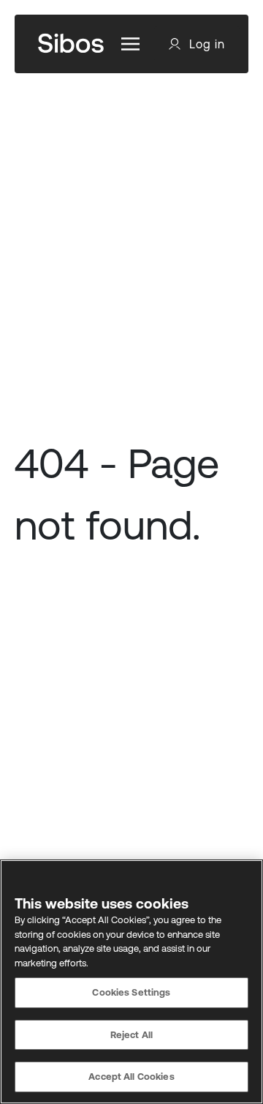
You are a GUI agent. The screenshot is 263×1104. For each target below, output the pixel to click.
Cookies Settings (131, 992)
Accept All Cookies (131, 1076)
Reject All (131, 1034)
